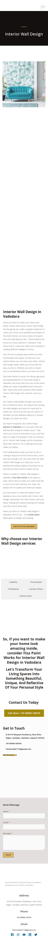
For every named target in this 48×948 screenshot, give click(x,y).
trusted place (34, 515)
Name (6, 811)
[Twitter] (35, 934)
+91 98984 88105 (24, 917)
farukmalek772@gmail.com (24, 930)
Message (8, 833)
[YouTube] (24, 934)
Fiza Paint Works (19, 477)
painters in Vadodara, (12, 427)
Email (6, 822)
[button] (3, 612)
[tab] (12, 582)
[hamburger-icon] (43, 7)
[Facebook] (12, 934)
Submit (8, 855)
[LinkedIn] (29, 934)
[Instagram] (18, 934)
